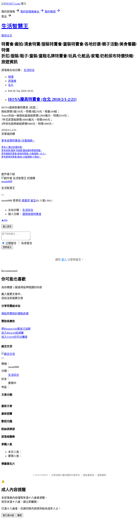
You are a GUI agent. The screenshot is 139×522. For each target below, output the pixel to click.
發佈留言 (7, 247)
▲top (4, 220)
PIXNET (44, 475)
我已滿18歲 (8, 515)
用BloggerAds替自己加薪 (16, 328)
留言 (33, 200)
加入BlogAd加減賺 (12, 332)
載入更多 (7, 226)
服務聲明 (101, 475)
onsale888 (6, 181)
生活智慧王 (14, 26)
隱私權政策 (88, 475)
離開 (19, 515)
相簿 (11, 76)
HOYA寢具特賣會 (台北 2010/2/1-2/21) (42, 99)
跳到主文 (6, 35)
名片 (11, 85)
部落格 (12, 81)
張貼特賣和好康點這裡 (14, 313)
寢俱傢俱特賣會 (31, 214)
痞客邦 (26, 200)
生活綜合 (29, 70)
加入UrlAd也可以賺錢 (14, 336)
